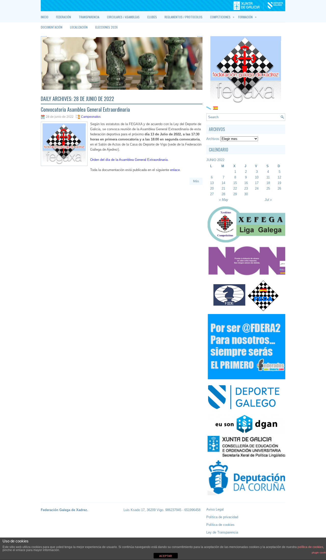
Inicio (44, 17)
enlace (175, 170)
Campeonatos (91, 117)
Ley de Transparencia (222, 532)
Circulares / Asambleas (123, 17)
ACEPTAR (165, 555)
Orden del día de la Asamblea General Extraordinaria (129, 160)
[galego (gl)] (208, 108)
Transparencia (89, 17)
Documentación (51, 27)
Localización (79, 27)
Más (196, 181)
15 (235, 183)
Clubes (152, 17)
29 (235, 194)
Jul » (268, 200)
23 (246, 188)
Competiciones (222, 17)
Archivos (212, 139)
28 (223, 194)
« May (223, 200)
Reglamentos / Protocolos (183, 17)
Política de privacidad (222, 517)
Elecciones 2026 (106, 27)
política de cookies (310, 547)
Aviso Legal (215, 509)
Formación (247, 17)
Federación (63, 17)
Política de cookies (220, 525)
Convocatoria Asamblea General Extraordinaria (85, 109)
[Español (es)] (215, 108)
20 (212, 188)
